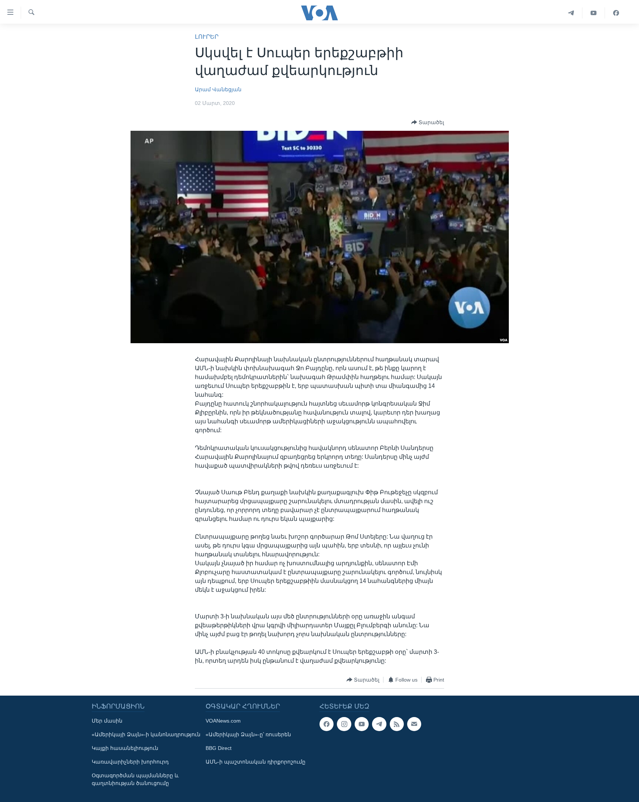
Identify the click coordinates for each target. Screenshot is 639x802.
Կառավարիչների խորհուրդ (130, 762)
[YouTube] (593, 12)
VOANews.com (223, 721)
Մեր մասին (107, 721)
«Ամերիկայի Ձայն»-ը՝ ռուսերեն (248, 734)
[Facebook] (616, 12)
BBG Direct (218, 748)
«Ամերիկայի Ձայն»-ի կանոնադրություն (146, 734)
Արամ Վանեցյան (218, 89)
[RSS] (397, 724)
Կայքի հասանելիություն (125, 748)
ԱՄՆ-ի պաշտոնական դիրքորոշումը (255, 762)
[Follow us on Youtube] (362, 724)
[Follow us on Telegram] (379, 724)
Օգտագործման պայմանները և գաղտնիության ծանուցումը (135, 779)
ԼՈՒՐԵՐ (207, 37)
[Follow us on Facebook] (327, 724)
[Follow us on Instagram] (344, 724)
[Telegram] (571, 12)
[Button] (427, 122)
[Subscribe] (414, 724)
